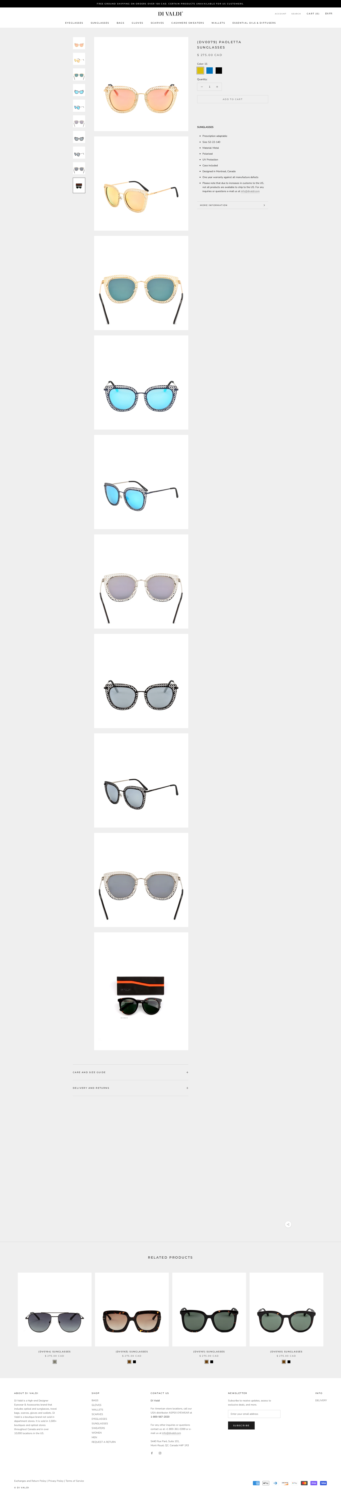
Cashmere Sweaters (187, 22)
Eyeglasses (74, 22)
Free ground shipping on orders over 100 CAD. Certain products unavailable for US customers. (170, 3)
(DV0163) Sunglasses (132, 1351)
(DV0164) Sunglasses (54, 1351)
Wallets (218, 22)
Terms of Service (75, 1481)
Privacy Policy (55, 1481)
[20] (54, 1361)
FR (330, 13)
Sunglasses (100, 22)
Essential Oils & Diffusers (254, 22)
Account (280, 14)
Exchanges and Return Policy (30, 1481)
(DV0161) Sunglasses (209, 1351)
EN (326, 13)
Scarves (157, 22)
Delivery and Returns (91, 1088)
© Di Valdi (21, 1487)
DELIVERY (321, 1400)
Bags (121, 22)
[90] (134, 1361)
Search (296, 14)
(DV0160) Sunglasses (286, 1351)
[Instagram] (160, 1453)
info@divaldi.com (250, 191)
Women (97, 1432)
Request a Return (104, 1442)
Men (94, 1437)
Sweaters (98, 1428)
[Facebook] (152, 1453)
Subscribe (241, 1425)
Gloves (137, 22)
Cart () (313, 13)
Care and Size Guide (89, 1072)
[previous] (11, 1314)
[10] (129, 1361)
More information (214, 205)
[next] (330, 1314)
